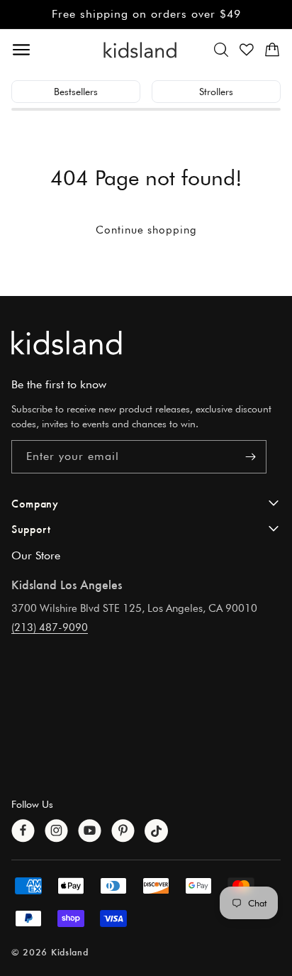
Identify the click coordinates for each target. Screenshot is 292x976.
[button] (221, 49)
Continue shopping (146, 230)
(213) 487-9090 (49, 627)
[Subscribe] (250, 456)
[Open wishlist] (246, 50)
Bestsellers (76, 91)
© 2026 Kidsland (50, 951)
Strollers (216, 91)
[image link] (146, 342)
